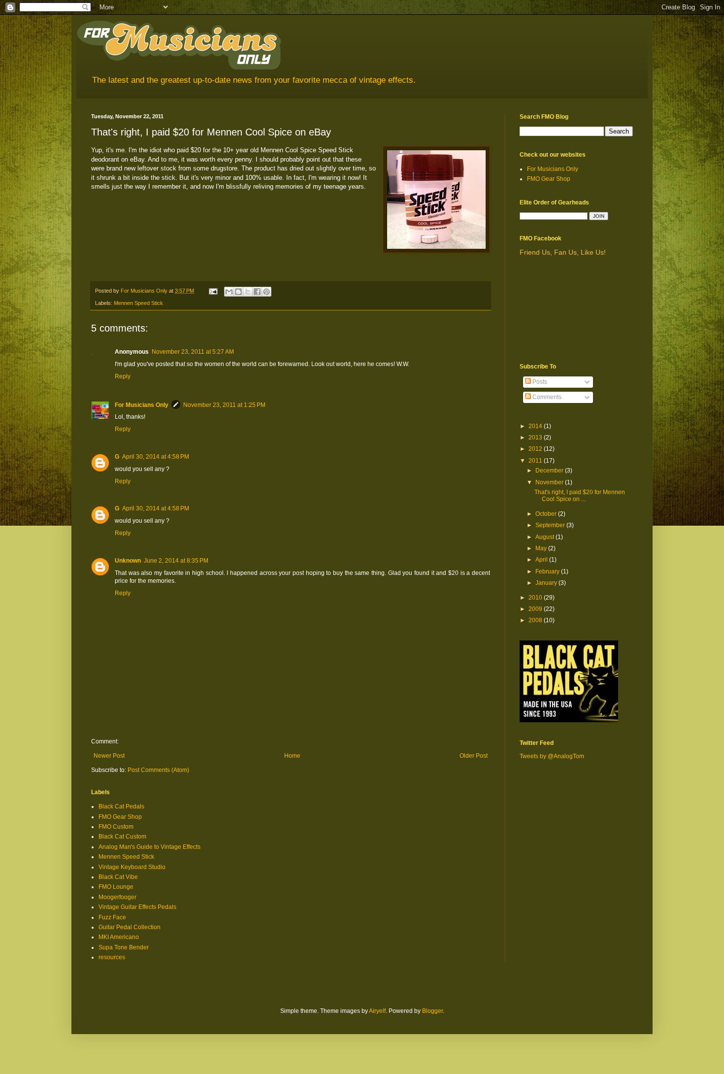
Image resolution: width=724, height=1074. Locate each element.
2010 (536, 597)
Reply (123, 376)
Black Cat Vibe (118, 876)
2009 (536, 608)
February (548, 571)
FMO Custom (116, 826)
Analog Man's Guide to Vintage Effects (149, 846)
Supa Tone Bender (124, 947)
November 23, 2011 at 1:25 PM (224, 405)
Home (292, 755)
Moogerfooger (117, 897)
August (545, 537)
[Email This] (229, 292)
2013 (536, 437)
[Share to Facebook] (257, 292)
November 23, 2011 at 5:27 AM (193, 351)
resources (112, 957)
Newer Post (109, 755)
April (542, 559)
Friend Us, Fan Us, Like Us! (563, 252)
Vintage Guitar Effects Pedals (137, 907)
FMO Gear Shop (120, 816)
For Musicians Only (141, 405)
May (541, 548)
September (550, 525)
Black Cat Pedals (121, 806)
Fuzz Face (112, 917)
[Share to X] (248, 292)
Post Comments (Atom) (158, 770)
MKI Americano (119, 937)
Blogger (432, 1010)
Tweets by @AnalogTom (552, 756)
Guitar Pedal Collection (130, 927)
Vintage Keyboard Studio (132, 867)
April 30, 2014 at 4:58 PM (155, 456)
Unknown (128, 560)
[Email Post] (212, 291)
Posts (539, 381)
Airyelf (377, 1010)
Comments (546, 397)
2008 (536, 620)
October (546, 513)
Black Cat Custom (122, 836)
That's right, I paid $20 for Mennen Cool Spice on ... (579, 496)
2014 (536, 426)
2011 (536, 460)
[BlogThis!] (238, 292)
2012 (536, 448)
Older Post (474, 755)
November (550, 482)
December (550, 470)
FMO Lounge (116, 886)
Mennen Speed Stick (138, 303)
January (547, 582)
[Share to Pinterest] (266, 292)
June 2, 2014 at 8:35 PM (176, 560)
